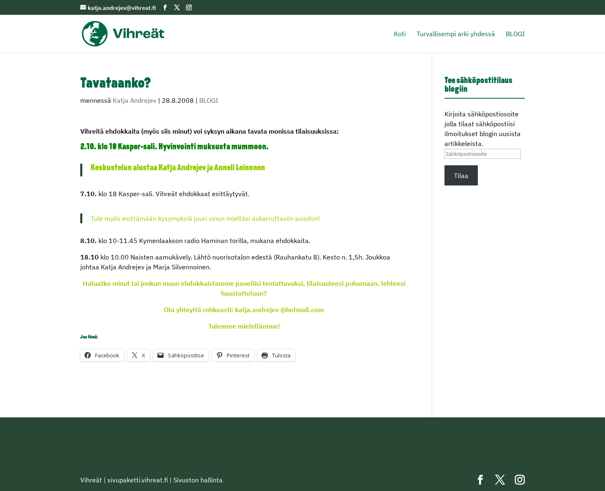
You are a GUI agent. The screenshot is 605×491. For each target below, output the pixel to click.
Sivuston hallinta (198, 480)
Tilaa (461, 175)
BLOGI (515, 34)
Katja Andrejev (134, 100)
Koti (400, 34)
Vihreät (91, 480)
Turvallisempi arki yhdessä (456, 34)
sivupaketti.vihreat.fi (137, 480)
